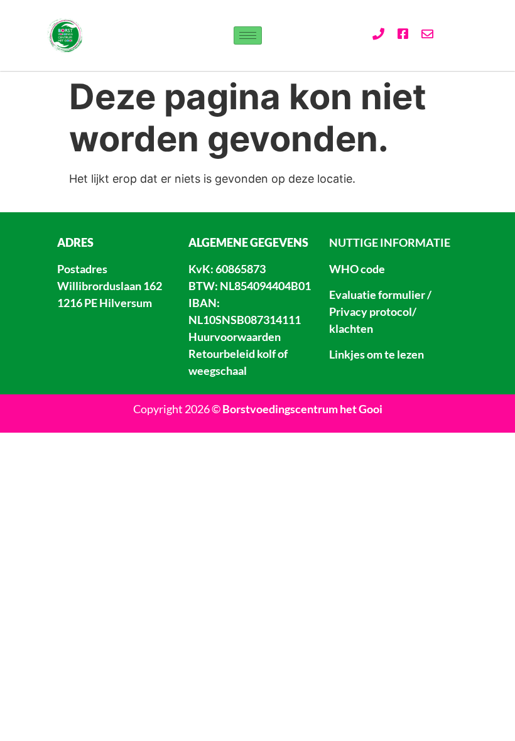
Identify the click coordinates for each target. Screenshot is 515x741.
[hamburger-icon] (248, 35)
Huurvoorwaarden (234, 336)
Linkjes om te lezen (376, 354)
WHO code (357, 269)
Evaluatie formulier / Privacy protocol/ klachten (380, 311)
